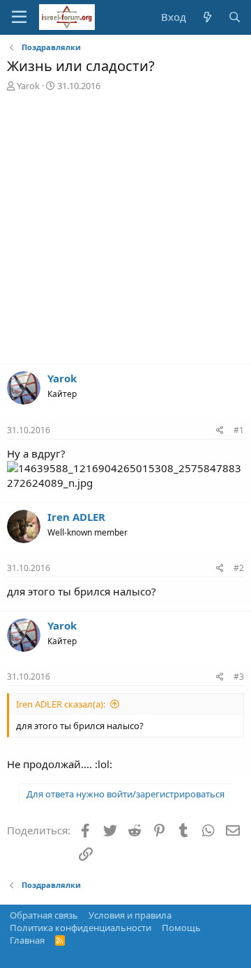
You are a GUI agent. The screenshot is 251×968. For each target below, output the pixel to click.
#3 (239, 676)
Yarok (28, 85)
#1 (239, 430)
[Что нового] (206, 17)
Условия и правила (130, 915)
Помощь (181, 927)
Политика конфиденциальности (80, 927)
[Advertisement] (125, 231)
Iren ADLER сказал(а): (60, 704)
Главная (27, 940)
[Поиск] (234, 17)
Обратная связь (44, 915)
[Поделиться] (220, 431)
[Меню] (19, 17)
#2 (239, 568)
